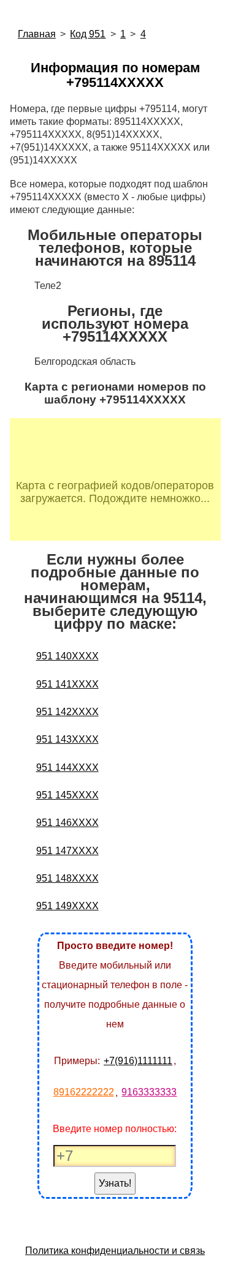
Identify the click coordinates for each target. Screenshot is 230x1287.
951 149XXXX (67, 906)
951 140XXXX (67, 656)
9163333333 (149, 1092)
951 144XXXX (67, 767)
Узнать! (115, 1183)
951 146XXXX (67, 822)
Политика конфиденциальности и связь (115, 1250)
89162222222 (83, 1092)
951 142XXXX (67, 712)
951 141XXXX (67, 684)
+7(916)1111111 (138, 1061)
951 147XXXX (67, 851)
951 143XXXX (67, 739)
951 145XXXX (67, 795)
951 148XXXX (67, 878)
